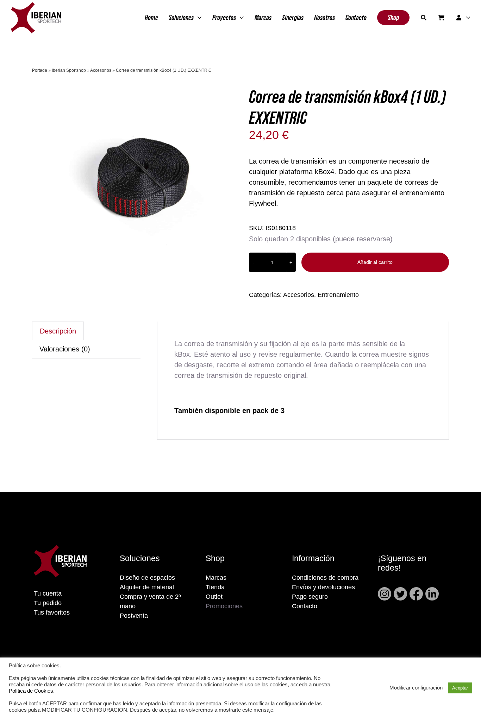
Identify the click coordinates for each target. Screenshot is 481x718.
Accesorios (100, 70)
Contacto (304, 606)
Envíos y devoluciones (323, 587)
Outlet (214, 596)
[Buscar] (423, 17)
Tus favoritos (52, 612)
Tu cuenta (48, 593)
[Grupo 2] (36, 5)
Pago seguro (310, 596)
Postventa (134, 615)
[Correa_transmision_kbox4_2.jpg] (145, 180)
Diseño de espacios (147, 577)
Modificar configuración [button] (416, 688)
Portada (39, 70)
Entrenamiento (338, 294)
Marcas (216, 577)
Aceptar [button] (460, 688)
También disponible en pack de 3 (230, 410)
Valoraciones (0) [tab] (64, 349)
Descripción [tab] (58, 331)
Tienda (215, 587)
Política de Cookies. (32, 691)
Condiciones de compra (325, 577)
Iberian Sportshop (69, 70)
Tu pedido (48, 602)
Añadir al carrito (375, 262)
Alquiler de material (147, 587)
